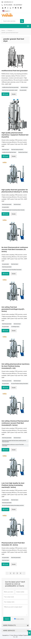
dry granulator (23, 90)
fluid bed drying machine (17, 149)
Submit (7, 619)
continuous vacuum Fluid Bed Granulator (11, 269)
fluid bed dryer (24, 87)
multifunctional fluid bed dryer (9, 152)
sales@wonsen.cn (8, 2)
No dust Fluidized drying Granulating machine (13, 505)
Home (3, 30)
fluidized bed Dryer (23, 152)
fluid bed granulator (6, 204)
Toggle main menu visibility (28, 26)
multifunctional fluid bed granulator (10, 87)
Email (5, 94)
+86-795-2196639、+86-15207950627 (13, 5)
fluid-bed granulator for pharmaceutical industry (13, 210)
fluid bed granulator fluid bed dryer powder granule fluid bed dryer (14, 441)
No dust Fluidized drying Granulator (19, 383)
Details (14, 94)
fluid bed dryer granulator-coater (9, 90)
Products (10, 30)
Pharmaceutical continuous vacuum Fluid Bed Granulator (13, 445)
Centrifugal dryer (15, 326)
